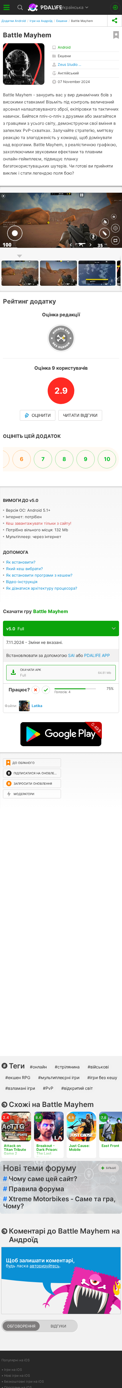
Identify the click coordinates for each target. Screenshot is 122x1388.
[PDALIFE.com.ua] (46, 7)
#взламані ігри (20, 1088)
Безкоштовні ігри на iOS (24, 1381)
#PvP (48, 1088)
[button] (59, 273)
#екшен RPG (17, 1077)
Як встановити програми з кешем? (39, 575)
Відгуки (58, 1326)
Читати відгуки (80, 415)
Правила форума (33, 1188)
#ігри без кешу (102, 1077)
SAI (71, 655)
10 (107, 459)
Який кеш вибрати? (24, 568)
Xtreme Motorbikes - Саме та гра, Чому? (59, 1202)
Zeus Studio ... (69, 64)
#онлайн (38, 1066)
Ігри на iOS (13, 1370)
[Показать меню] (6, 7)
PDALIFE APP (97, 655)
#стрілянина (67, 1066)
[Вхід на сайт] (115, 7)
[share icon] (114, 20)
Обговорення (21, 1326)
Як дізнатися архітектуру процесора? (41, 588)
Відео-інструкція (21, 581)
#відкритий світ (77, 1088)
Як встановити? (21, 562)
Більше (111, 1168)
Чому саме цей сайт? (40, 1178)
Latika (37, 705)
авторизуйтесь (45, 1265)
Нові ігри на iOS (17, 1375)
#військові (98, 1066)
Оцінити (41, 415)
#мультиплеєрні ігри (58, 1077)
